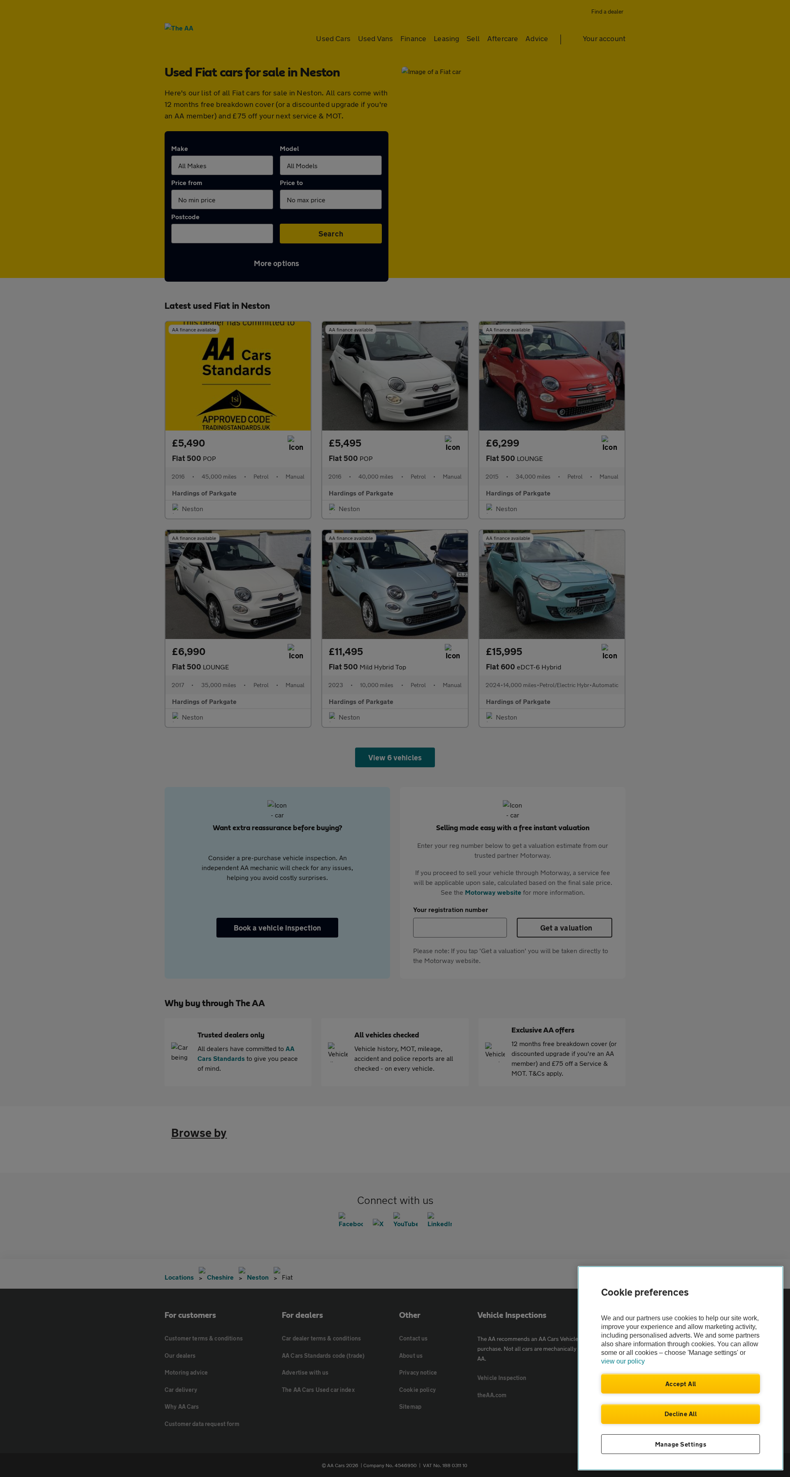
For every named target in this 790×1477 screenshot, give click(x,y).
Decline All (681, 1413)
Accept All (680, 1383)
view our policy (623, 1361)
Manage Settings (680, 1444)
